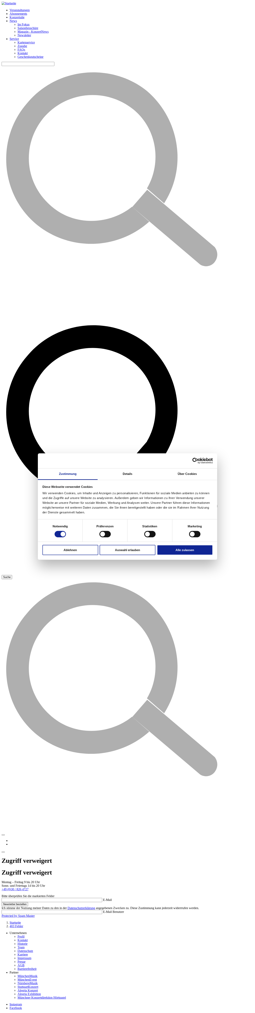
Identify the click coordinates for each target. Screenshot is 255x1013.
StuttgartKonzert (28, 986)
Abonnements (18, 13)
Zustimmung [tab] (68, 473)
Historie (22, 943)
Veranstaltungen (20, 10)
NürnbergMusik (28, 983)
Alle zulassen (185, 550)
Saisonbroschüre (28, 28)
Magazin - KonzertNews (33, 31)
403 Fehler (16, 926)
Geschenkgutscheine (30, 56)
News (13, 21)
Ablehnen (70, 550)
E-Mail (107, 900)
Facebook (16, 1008)
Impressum (24, 958)
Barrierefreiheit (27, 969)
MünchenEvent (27, 979)
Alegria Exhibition (29, 994)
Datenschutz (25, 951)
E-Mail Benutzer (113, 911)
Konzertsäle (17, 17)
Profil (21, 936)
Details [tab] (127, 473)
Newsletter (24, 35)
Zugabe (22, 46)
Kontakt (23, 53)
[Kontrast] (3, 834)
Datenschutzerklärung (81, 908)
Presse (22, 961)
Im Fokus (23, 24)
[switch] (105, 534)
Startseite (15, 922)
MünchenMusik (27, 976)
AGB (21, 965)
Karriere (23, 954)
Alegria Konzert (28, 990)
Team (21, 947)
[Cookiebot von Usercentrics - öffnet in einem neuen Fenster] (195, 461)
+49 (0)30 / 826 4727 (15, 889)
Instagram (16, 1004)
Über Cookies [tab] (187, 473)
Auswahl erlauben (127, 550)
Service (14, 38)
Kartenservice (26, 42)
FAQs (21, 49)
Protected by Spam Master (18, 915)
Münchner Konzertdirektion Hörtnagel (42, 997)
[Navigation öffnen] (3, 852)
